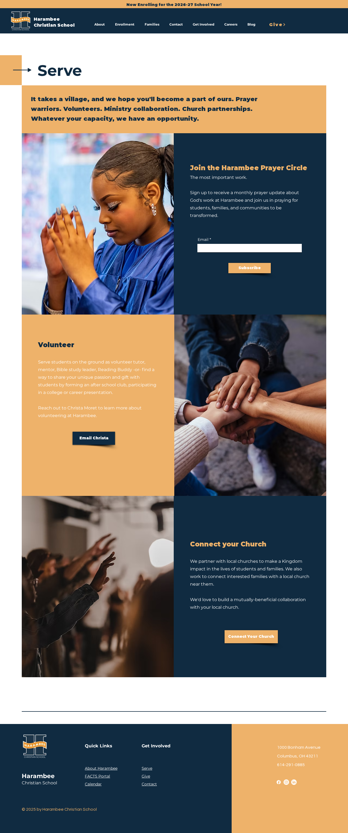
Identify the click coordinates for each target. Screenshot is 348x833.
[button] (100, 24)
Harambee (47, 19)
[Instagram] (286, 782)
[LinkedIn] (294, 782)
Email (203, 239)
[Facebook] (278, 782)
